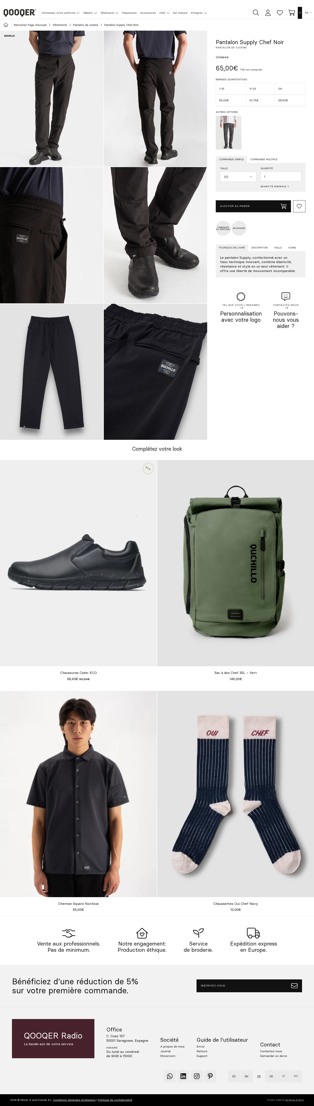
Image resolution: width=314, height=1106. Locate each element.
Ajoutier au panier (235, 206)
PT (296, 1076)
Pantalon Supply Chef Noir (121, 25)
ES (234, 1076)
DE (271, 1076)
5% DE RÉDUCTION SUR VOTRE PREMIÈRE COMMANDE (159, 3)
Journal (165, 1051)
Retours (202, 1051)
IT (283, 1076)
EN (246, 1076)
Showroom (167, 1056)
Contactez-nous (271, 1051)
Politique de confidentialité (115, 1100)
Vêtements (60, 25)
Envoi (200, 1046)
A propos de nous (172, 1046)
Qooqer (20, 13)
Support (202, 1056)
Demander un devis (273, 1056)
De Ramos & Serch (294, 1100)
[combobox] (238, 176)
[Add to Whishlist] (299, 206)
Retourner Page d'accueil (30, 25)
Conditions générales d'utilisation (74, 1100)
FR (306, 13)
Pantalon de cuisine (85, 25)
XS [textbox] (226, 177)
